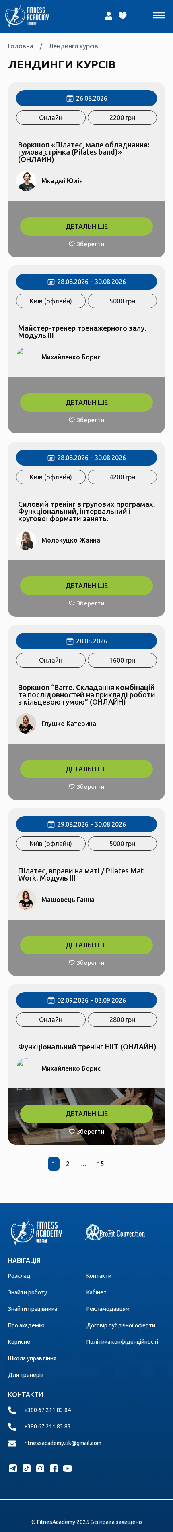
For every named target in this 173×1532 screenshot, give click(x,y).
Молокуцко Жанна (70, 540)
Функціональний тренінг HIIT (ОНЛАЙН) (87, 1047)
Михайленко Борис (71, 357)
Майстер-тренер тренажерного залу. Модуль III (82, 331)
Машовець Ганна (68, 899)
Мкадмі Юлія (62, 181)
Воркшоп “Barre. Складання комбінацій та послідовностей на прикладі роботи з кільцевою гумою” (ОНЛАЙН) (86, 694)
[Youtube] (67, 1468)
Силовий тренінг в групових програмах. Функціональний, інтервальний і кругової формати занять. (86, 511)
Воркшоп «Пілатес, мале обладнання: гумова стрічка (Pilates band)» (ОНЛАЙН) (84, 152)
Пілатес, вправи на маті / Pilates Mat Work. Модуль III (81, 874)
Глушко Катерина (68, 723)
